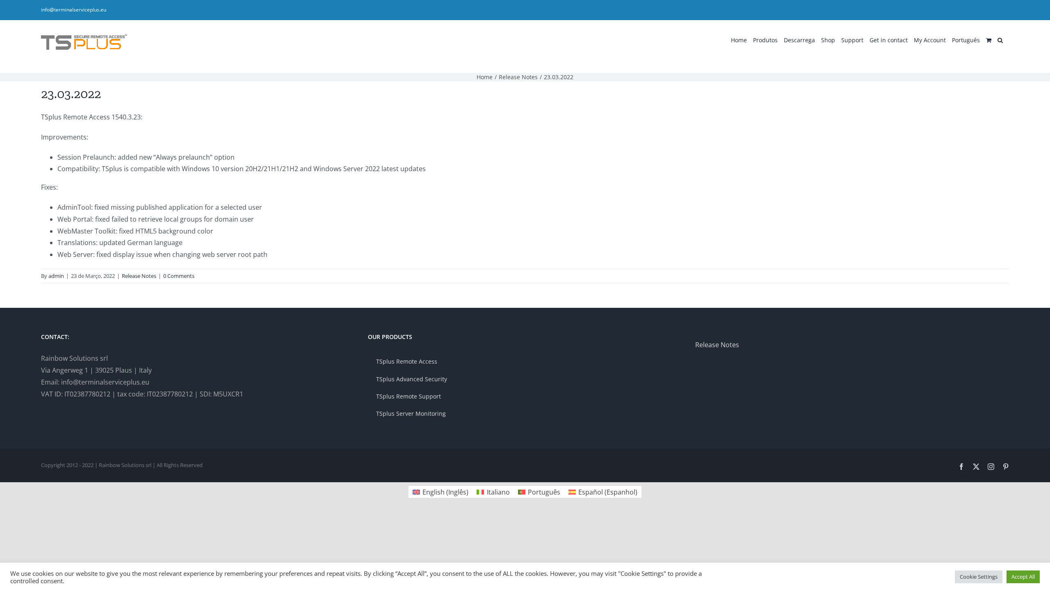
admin (56, 275)
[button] (1000, 39)
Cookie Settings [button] (979, 576)
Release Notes (139, 275)
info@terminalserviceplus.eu (73, 9)
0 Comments (178, 275)
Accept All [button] (1023, 576)
